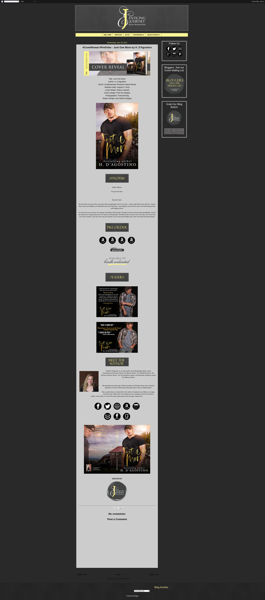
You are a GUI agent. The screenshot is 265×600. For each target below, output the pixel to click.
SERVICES (118, 35)
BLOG (127, 35)
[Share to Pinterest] (122, 508)
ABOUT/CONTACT (153, 35)
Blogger (136, 596)
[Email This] (114, 508)
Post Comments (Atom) (122, 578)
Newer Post (82, 575)
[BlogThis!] (116, 508)
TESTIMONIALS (138, 35)
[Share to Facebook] (120, 508)
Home (118, 575)
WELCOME (107, 35)
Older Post (154, 575)
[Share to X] (118, 508)
